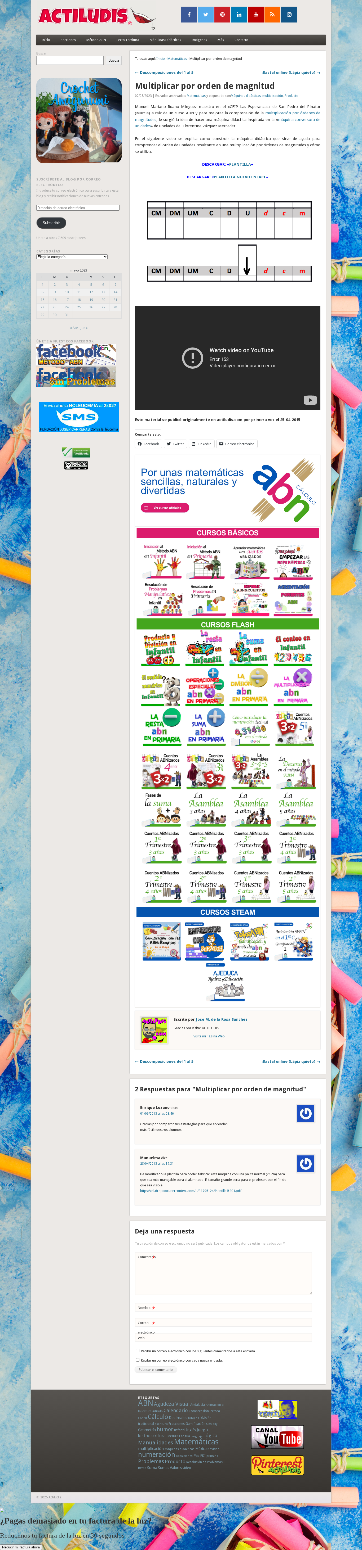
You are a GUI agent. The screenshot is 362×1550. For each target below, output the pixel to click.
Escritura (161, 1424)
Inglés (191, 1430)
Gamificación (195, 1424)
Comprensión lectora (204, 1411)
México (201, 1449)
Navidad (213, 1449)
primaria (212, 1456)
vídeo (187, 1468)
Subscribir (51, 223)
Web (141, 1338)
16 (54, 300)
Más (221, 40)
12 (91, 292)
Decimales (178, 1417)
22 (42, 307)
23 (54, 307)
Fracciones (177, 1424)
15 (42, 300)
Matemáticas (177, 59)
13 (103, 292)
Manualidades (155, 1442)
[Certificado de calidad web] (76, 458)
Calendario (176, 1410)
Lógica (210, 1435)
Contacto (241, 40)
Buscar (41, 53)
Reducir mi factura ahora (21, 1547)
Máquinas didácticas (246, 96)
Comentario (147, 1258)
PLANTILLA (240, 164)
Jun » (84, 328)
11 (79, 292)
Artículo (157, 1411)
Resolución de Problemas (204, 1462)
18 (79, 300)
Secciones (68, 40)
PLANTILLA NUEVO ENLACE (240, 177)
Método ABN (96, 40)
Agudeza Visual (171, 1404)
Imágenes (199, 40)
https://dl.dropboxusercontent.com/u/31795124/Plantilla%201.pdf (190, 1191)
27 (103, 307)
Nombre (146, 1309)
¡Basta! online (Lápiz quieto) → (291, 72)
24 (67, 307)
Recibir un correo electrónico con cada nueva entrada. (182, 1360)
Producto (291, 96)
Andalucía (197, 1405)
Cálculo (158, 1417)
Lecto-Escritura (128, 40)
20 (103, 300)
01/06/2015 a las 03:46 (157, 1113)
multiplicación (272, 96)
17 (67, 300)
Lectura (172, 1436)
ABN (145, 1403)
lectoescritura (152, 1435)
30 (54, 315)
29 (42, 315)
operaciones (184, 1456)
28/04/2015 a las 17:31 (157, 1163)
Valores (176, 1468)
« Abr (74, 328)
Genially (211, 1424)
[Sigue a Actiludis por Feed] (272, 14)
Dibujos (193, 1418)
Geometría (147, 1430)
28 (115, 307)
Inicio (46, 40)
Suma (152, 1467)
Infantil (179, 1430)
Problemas (151, 1461)
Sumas (163, 1468)
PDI (203, 1456)
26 (91, 307)
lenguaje (196, 1436)
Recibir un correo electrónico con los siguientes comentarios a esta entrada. (198, 1351)
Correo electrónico (146, 1327)
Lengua (184, 1436)
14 (115, 292)
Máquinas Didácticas (165, 40)
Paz (196, 1455)
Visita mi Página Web (209, 1036)
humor (165, 1429)
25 (79, 307)
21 (115, 300)
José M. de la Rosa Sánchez (222, 1019)
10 (67, 292)
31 (67, 315)
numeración (156, 1454)
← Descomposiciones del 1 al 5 (164, 72)
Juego (202, 1429)
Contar (142, 1418)
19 (91, 300)
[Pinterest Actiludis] (277, 1465)
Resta (142, 1468)
